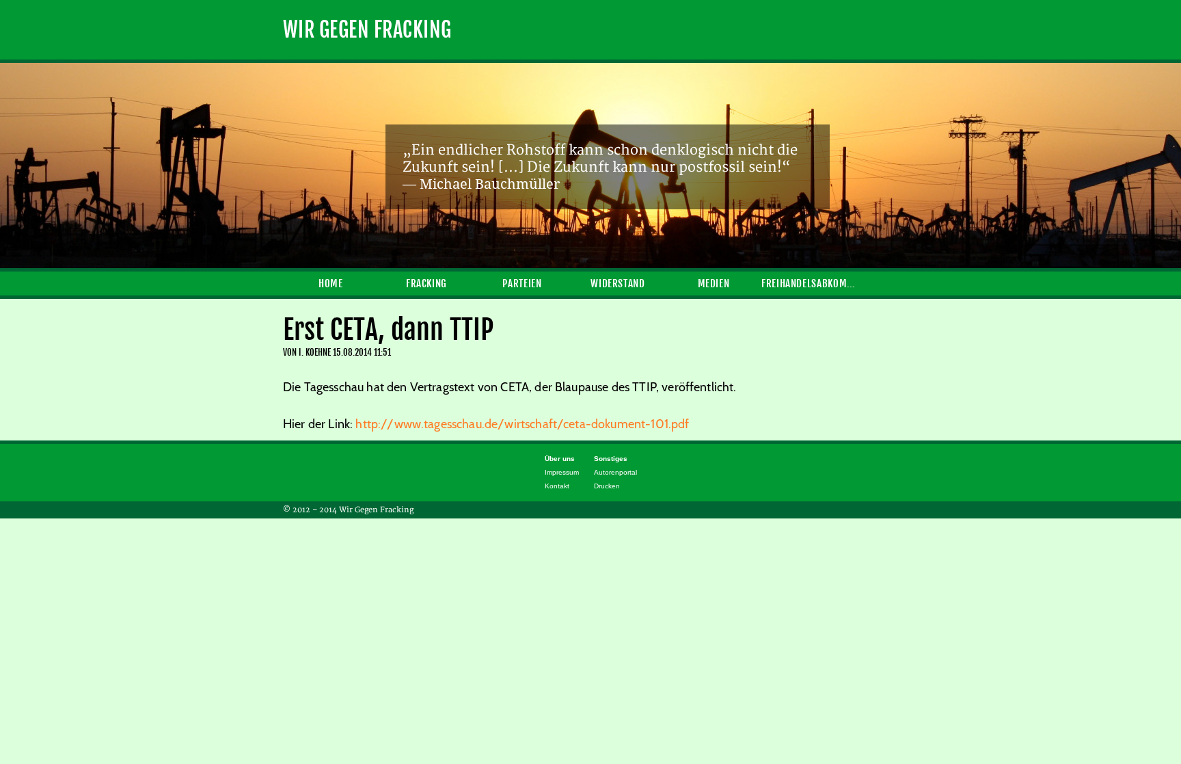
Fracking (426, 283)
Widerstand (617, 283)
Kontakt (557, 486)
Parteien (521, 283)
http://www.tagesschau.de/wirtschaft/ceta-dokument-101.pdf (522, 424)
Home (330, 283)
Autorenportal (615, 472)
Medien (714, 283)
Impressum (562, 472)
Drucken (607, 486)
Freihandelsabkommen (809, 283)
